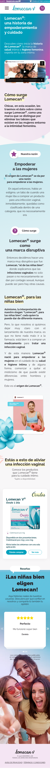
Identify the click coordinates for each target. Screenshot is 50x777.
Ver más (35, 552)
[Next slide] (48, 629)
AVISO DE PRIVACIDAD (13, 763)
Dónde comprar (16, 552)
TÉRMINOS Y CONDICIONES (34, 763)
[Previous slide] (2, 629)
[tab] (23, 651)
